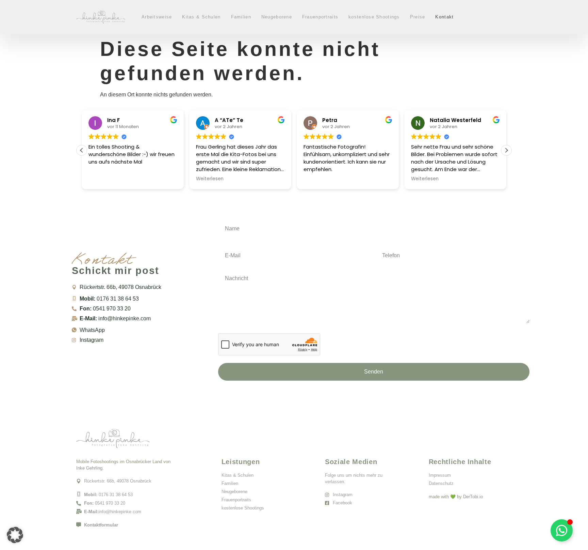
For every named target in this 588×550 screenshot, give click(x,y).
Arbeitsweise (157, 16)
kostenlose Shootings (374, 16)
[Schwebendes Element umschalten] (562, 530)
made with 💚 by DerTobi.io (456, 496)
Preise (417, 16)
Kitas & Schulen (201, 16)
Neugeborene (276, 16)
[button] (506, 150)
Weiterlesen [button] (210, 179)
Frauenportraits (320, 16)
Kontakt (444, 16)
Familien (241, 16)
